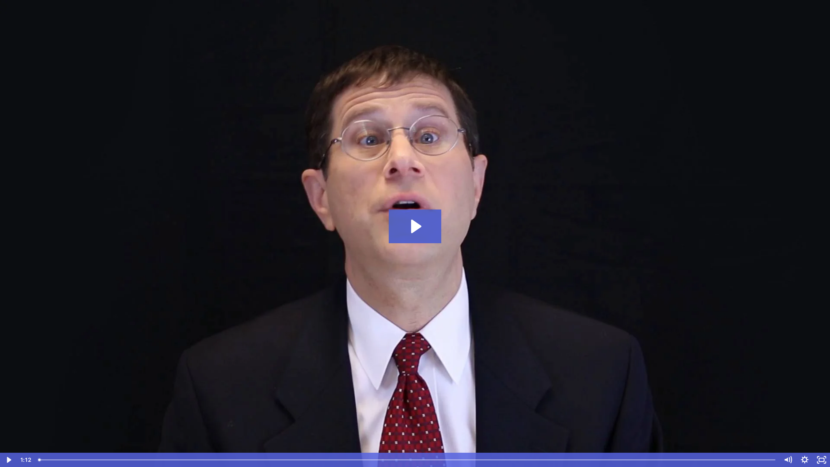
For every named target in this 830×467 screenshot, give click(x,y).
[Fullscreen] (821, 460)
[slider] (407, 460)
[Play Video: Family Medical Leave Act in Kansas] (415, 226)
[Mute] (787, 460)
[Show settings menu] (804, 460)
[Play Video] (8, 460)
